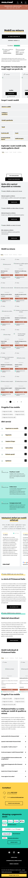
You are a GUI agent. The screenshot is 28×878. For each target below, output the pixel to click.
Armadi (14, 152)
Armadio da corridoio (5, 317)
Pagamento (8, 435)
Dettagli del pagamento (12, 824)
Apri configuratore (14, 175)
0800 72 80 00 (14, 792)
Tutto (3, 152)
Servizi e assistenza (19, 54)
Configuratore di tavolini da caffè (8, 417)
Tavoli (10, 152)
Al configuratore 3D (14, 36)
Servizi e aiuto (14, 842)
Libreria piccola (4, 271)
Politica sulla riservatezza (6, 872)
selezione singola (23, 872)
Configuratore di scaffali (7, 411)
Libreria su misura (5, 678)
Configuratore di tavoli (19, 414)
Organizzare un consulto (11, 428)
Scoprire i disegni (13, 40)
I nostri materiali (14, 640)
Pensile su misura (18, 364)
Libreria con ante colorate (6, 294)
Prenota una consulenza (14, 179)
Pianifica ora (14, 202)
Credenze (19, 152)
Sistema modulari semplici (6, 388)
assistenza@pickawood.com (17, 797)
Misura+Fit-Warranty (16, 833)
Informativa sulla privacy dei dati (14, 860)
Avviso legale (14, 857)
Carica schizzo (9, 448)
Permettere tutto (14, 875)
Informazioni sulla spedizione (13, 838)
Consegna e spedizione (7, 53)
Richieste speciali (10, 454)
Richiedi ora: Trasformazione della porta (9, 364)
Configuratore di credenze (7, 414)
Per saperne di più (14, 607)
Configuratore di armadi (19, 411)
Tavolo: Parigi (4, 341)
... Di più (23, 870)
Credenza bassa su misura (20, 388)
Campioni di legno (10, 441)
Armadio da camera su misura (21, 294)
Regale (6, 152)
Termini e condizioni (14, 863)
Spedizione (8, 460)
